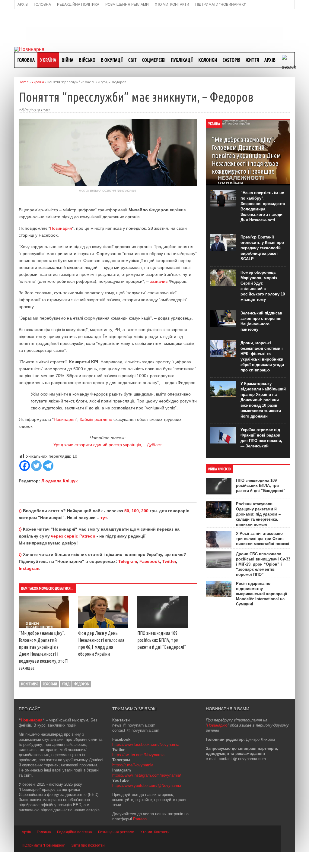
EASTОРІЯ (231, 60)
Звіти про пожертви (88, 845)
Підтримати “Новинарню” (43, 845)
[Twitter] (36, 465)
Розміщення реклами (116, 832)
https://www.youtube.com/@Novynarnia (146, 785)
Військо (87, 60)
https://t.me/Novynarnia (132, 765)
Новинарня (61, 228)
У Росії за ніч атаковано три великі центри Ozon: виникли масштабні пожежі (262, 538)
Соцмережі (153, 60)
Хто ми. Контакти (155, 832)
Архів (270, 60)
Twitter (169, 561)
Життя (252, 60)
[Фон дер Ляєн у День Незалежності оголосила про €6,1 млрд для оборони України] (103, 626)
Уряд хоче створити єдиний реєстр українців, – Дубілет (107, 444)
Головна (26, 60)
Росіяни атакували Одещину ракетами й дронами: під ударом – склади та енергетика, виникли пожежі (258, 514)
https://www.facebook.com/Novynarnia (145, 744)
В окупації (112, 60)
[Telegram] (48, 465)
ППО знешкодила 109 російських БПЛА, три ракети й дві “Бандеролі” (161, 640)
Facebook (149, 561)
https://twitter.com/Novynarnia (138, 755)
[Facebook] (24, 465)
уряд (65, 684)
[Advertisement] (154, 27)
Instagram (29, 568)
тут (103, 517)
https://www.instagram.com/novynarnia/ (146, 775)
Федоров (81, 684)
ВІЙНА (67, 60)
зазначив (158, 281)
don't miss (29, 684)
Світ (132, 60)
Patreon (140, 819)
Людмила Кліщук (59, 480)
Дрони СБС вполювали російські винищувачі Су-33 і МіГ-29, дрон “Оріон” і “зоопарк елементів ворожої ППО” (263, 564)
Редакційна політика (74, 832)
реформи (50, 684)
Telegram (127, 561)
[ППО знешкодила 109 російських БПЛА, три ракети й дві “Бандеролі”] (162, 626)
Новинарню (217, 725)
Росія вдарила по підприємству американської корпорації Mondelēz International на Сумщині (261, 593)
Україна (48, 60)
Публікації (182, 60)
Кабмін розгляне (96, 419)
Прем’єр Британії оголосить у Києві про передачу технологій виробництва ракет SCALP (262, 248)
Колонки (207, 60)
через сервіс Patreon (73, 536)
